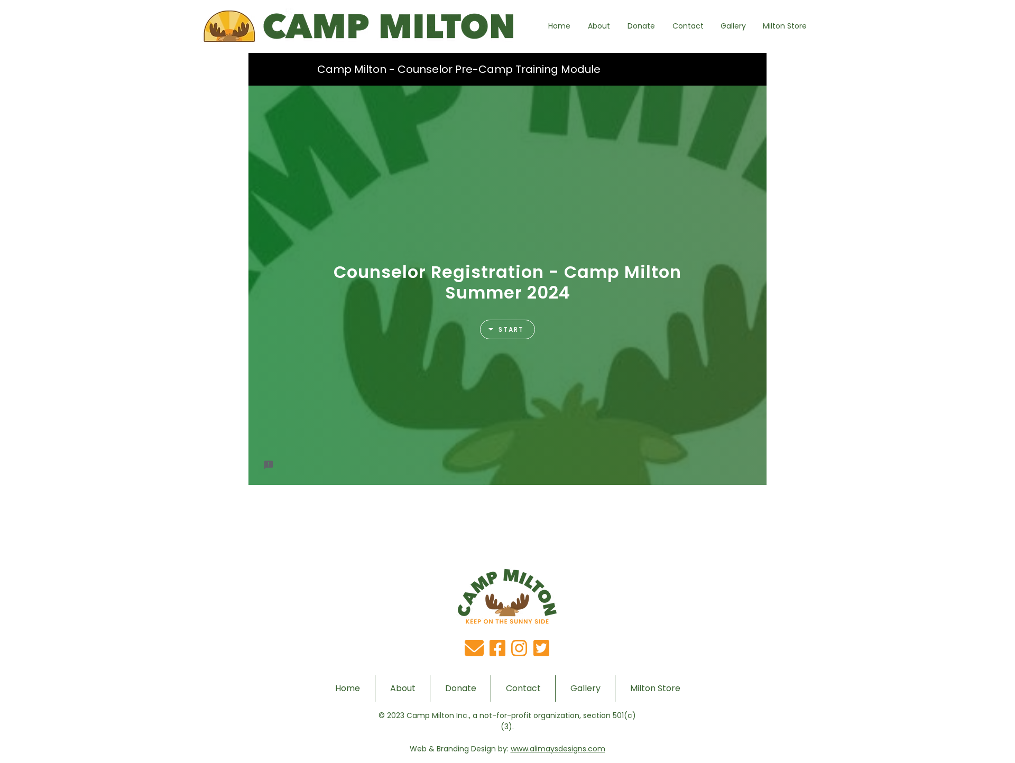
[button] (599, 26)
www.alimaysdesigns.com (558, 748)
